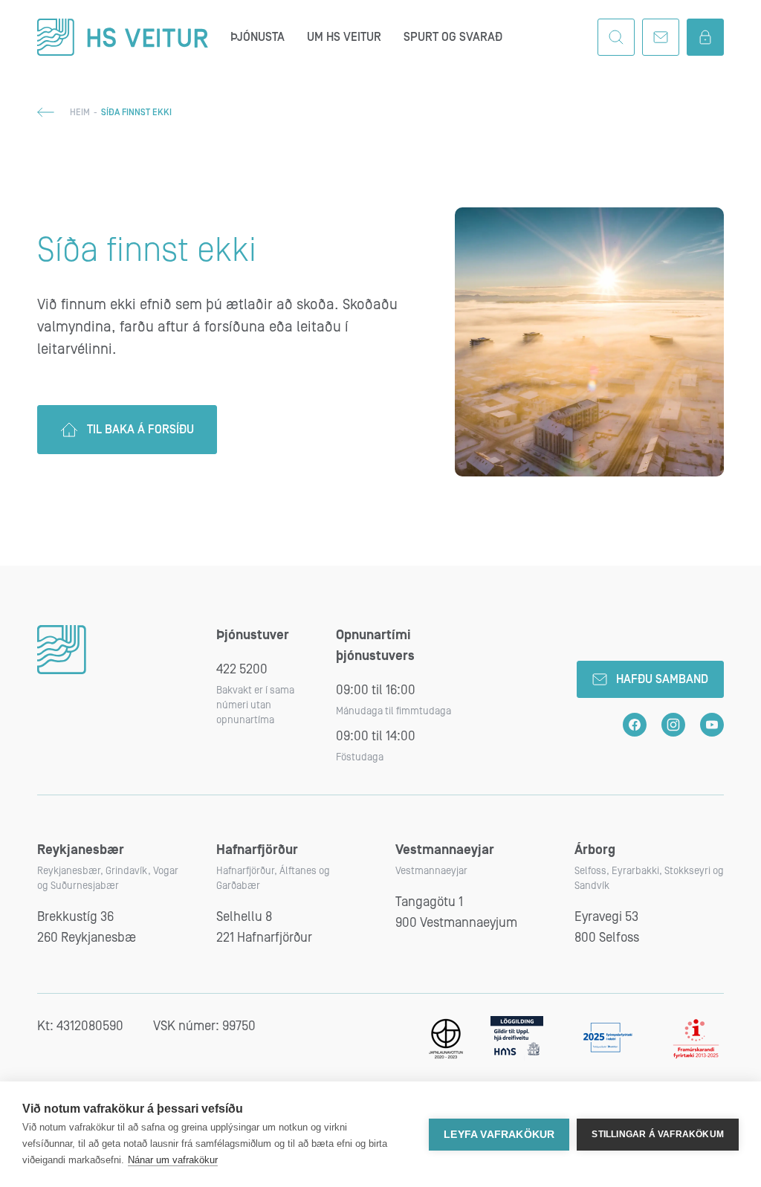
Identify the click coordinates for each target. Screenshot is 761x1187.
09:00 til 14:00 (375, 736)
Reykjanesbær (80, 850)
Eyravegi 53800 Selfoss (606, 927)
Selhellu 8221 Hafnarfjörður (264, 927)
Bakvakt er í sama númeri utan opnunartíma (255, 705)
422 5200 (242, 669)
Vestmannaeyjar (444, 850)
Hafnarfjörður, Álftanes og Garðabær (273, 878)
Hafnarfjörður (257, 850)
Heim (80, 112)
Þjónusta (257, 37)
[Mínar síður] (705, 37)
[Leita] (616, 37)
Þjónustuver (252, 635)
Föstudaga (359, 757)
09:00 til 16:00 (375, 690)
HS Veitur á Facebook (635, 725)
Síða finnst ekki (146, 250)
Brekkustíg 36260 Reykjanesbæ (86, 927)
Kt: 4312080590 (80, 1026)
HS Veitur (122, 37)
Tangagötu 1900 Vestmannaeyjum (456, 912)
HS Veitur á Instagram (673, 725)
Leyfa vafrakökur (499, 1134)
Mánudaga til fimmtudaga (393, 711)
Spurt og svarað (453, 37)
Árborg (594, 850)
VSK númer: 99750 (204, 1026)
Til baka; (45, 112)
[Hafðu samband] (660, 37)
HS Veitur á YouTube (712, 725)
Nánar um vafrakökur (173, 1159)
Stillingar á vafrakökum (658, 1134)
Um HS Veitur (344, 37)
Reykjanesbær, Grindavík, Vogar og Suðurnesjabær (107, 878)
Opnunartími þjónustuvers (375, 645)
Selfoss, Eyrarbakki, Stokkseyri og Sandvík (649, 878)
